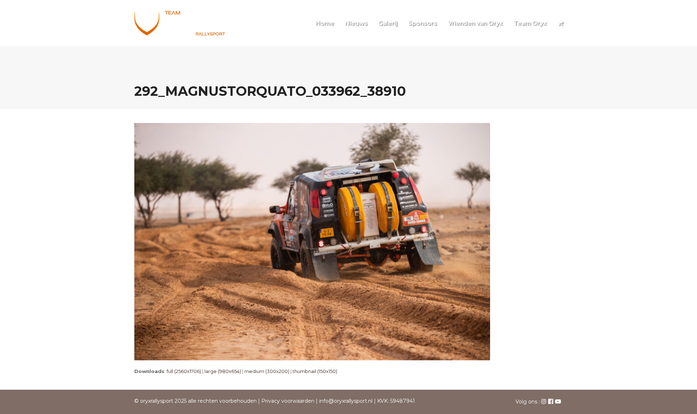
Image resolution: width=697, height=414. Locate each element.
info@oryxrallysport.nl (345, 401)
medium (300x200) (266, 371)
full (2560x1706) (184, 371)
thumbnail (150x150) (315, 371)
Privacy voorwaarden (287, 401)
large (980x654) (222, 371)
